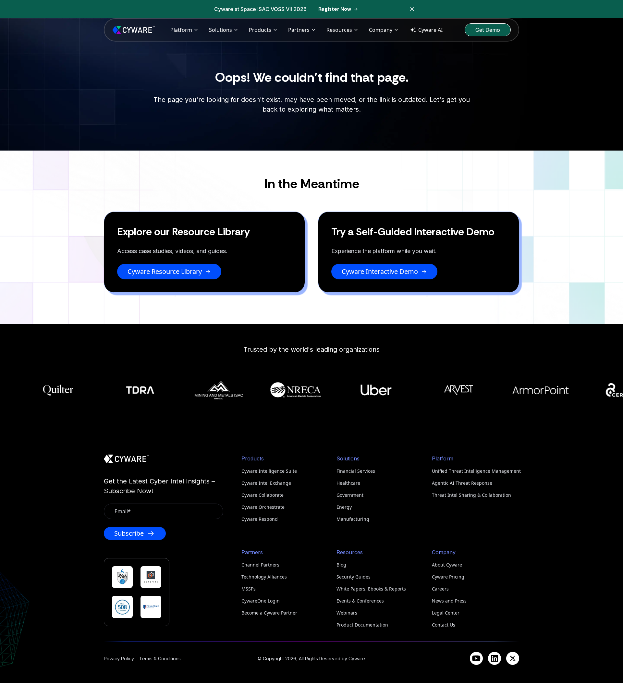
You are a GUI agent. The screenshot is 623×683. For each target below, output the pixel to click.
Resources (339, 29)
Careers (440, 589)
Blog (341, 565)
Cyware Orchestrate (263, 507)
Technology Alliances (264, 577)
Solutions (220, 29)
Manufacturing (352, 519)
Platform (181, 29)
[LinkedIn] (494, 658)
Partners (299, 29)
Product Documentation (362, 625)
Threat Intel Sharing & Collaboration (471, 495)
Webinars (346, 613)
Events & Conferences (360, 601)
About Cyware (447, 565)
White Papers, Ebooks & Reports (371, 589)
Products (260, 29)
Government (349, 495)
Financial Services (355, 471)
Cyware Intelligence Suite (269, 471)
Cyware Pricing (448, 577)
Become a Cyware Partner (269, 613)
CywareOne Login (260, 601)
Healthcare (348, 483)
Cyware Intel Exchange (266, 483)
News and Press (449, 601)
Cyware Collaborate (262, 495)
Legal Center (445, 613)
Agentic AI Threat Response (462, 483)
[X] (512, 658)
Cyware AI (430, 29)
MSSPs (248, 589)
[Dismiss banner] (412, 9)
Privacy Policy (119, 658)
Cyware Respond (259, 519)
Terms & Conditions (160, 658)
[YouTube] (476, 658)
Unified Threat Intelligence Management (475, 471)
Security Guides (353, 577)
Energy (344, 507)
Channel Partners (260, 565)
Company (380, 29)
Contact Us (443, 625)
